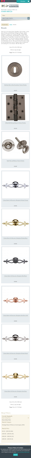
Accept (15, 454)
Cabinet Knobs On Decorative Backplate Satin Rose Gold (15, 315)
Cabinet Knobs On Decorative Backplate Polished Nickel (15, 353)
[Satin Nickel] (15, 145)
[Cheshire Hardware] (15, 6)
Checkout (22, 1)
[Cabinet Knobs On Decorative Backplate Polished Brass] (15, 222)
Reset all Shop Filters (6, 419)
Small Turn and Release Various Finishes (15, 160)
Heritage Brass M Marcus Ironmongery (12, 424)
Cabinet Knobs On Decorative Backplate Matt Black (15, 276)
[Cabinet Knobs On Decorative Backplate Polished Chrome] (15, 184)
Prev (14, 52)
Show (11, 49)
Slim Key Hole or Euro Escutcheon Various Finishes (15, 85)
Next (20, 52)
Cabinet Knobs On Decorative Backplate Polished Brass (15, 238)
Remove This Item (28, 417)
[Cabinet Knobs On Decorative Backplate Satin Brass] (15, 375)
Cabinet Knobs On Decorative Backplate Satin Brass (15, 391)
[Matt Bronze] (15, 69)
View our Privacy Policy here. (23, 452)
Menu (3, 15)
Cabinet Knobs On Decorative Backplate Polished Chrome (15, 200)
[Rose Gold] (15, 300)
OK (28, 18)
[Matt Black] (15, 260)
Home (11, 24)
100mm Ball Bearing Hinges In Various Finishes (15, 123)
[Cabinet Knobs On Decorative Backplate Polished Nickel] (15, 338)
